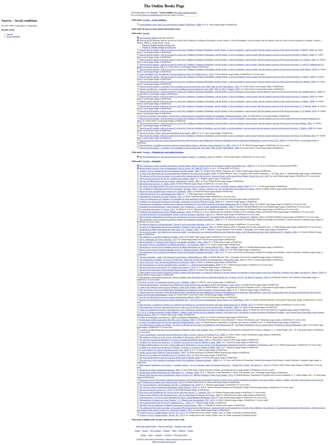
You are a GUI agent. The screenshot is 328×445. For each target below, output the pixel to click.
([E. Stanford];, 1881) (166, 191)
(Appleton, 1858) (227, 96)
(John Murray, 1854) (228, 69)
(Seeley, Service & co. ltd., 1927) (204, 176)
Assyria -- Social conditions (154, 20)
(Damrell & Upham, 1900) (174, 340)
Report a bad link (165, 426)
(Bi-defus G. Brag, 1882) (174, 242)
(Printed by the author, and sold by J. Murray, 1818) (231, 272)
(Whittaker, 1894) (167, 282)
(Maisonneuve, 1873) (172, 317)
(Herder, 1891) (170, 181)
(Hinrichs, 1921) (161, 196)
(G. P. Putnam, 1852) (228, 111)
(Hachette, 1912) (175, 224)
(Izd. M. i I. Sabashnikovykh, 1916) (170, 385)
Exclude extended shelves (185, 13)
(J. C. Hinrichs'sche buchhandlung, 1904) (180, 265)
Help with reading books (146, 426)
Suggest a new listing (183, 426)
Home (137, 431)
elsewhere (33, 25)
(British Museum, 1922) (170, 322)
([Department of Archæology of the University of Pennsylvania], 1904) (186, 290)
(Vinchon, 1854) (194, 310)
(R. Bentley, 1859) (189, 307)
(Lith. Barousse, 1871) (178, 199)
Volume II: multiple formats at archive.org (159, 47)
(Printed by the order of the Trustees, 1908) (178, 173)
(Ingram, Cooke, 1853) (190, 285)
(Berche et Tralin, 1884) (180, 342)
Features (158, 435)
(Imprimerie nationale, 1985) (160, 370)
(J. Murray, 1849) (227, 55)
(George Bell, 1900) (167, 262)
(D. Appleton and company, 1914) (167, 267)
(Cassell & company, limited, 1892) (194, 186)
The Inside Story (180, 435)
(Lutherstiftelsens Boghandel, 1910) (177, 398)
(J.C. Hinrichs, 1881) (219, 232)
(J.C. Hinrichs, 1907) (202, 217)
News (150, 435)
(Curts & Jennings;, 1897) (163, 352)
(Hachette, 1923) (175, 214)
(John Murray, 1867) (189, 86)
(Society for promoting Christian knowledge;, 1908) (179, 360)
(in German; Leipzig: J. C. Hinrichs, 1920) (176, 157)
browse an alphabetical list (152, 15)
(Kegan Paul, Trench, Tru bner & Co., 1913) (204, 365)
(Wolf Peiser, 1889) (170, 25)
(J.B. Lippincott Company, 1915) (200, 189)
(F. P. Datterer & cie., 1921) (177, 74)
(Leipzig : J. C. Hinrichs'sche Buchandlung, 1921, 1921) (177, 400)
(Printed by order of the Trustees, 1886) (171, 287)
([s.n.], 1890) (182, 335)
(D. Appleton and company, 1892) (167, 179)
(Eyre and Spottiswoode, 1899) (160, 194)
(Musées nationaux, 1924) (165, 212)
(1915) (174, 168)
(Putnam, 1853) (226, 123)
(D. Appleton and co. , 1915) (165, 403)
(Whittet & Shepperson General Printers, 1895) (171, 405)
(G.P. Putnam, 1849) (228, 82)
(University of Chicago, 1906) (180, 395)
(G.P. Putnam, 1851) (228, 60)
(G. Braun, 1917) (157, 209)
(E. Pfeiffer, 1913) (197, 204)
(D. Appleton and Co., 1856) (231, 92)
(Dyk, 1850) (212, 140)
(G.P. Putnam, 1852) (228, 136)
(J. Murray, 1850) (227, 50)
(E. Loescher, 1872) (165, 355)
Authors (166, 431)
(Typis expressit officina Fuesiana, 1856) (166, 270)
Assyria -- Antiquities (152, 161)
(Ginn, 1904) (164, 350)
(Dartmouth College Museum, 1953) (168, 387)
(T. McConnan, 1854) (170, 337)
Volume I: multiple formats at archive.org (158, 45)
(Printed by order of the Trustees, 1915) (186, 375)
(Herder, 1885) (170, 297)
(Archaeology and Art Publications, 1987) (223, 325)
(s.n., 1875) (156, 390)
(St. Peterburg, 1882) (172, 245)
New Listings (155, 431)
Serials (190, 431)
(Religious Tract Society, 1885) (168, 133)
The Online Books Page (164, 6)
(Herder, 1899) (170, 358)
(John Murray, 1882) (189, 148)
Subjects (182, 431)
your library (20, 25)
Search (145, 431)
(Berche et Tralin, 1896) (180, 202)
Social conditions (13, 36)
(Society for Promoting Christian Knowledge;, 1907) (179, 252)
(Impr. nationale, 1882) (192, 247)
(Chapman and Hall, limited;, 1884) (169, 171)
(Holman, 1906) (167, 320)
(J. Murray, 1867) (190, 89)
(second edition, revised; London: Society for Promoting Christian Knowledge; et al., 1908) (196, 166)
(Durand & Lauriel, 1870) (192, 260)
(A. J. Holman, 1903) (169, 229)
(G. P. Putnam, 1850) (228, 106)
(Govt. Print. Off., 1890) (182, 250)
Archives (168, 435)
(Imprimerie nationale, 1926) (186, 207)
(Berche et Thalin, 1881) (180, 347)
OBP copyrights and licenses (164, 442)
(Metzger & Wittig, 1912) (161, 237)
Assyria (10, 34)
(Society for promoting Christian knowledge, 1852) (193, 116)
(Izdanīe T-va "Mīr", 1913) (188, 145)
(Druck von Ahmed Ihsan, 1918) (194, 300)
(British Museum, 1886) (173, 257)
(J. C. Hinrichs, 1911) (176, 392)
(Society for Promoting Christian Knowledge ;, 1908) (180, 219)
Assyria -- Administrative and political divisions (163, 152)
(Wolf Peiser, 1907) (207, 345)
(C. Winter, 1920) (157, 184)
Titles (174, 431)
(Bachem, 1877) (158, 239)
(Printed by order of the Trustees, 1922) (176, 227)
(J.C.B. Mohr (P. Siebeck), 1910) (204, 277)
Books (143, 435)
